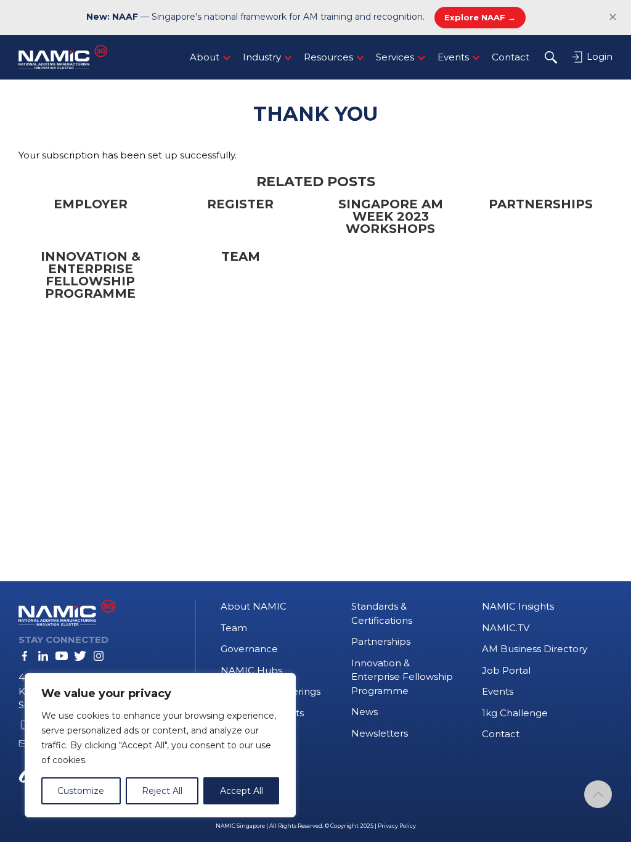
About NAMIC (254, 606)
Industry (262, 57)
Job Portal (506, 670)
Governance (249, 649)
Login (598, 56)
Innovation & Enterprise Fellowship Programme (402, 677)
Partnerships (380, 641)
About (204, 57)
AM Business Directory (534, 649)
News (364, 711)
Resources (328, 57)
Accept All (241, 790)
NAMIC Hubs (251, 670)
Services (395, 57)
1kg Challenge (515, 713)
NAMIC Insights (518, 606)
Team (234, 628)
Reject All (162, 790)
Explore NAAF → (480, 17)
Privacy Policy (397, 825)
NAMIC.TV (505, 628)
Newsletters (379, 733)
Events (453, 57)
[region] (160, 745)
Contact (510, 57)
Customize (80, 790)
